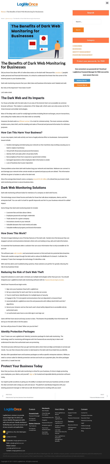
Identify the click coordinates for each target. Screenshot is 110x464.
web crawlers (18, 253)
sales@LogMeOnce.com (17, 443)
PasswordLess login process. (54, 280)
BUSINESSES (77, 49)
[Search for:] (87, 23)
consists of (58, 72)
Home (3, 12)
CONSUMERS (77, 46)
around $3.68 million (40, 179)
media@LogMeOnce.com (13, 448)
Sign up (31, 374)
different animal (24, 121)
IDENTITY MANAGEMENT (82, 52)
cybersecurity (8, 18)
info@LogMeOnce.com (19, 440)
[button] (107, 3)
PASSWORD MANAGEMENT (82, 55)
